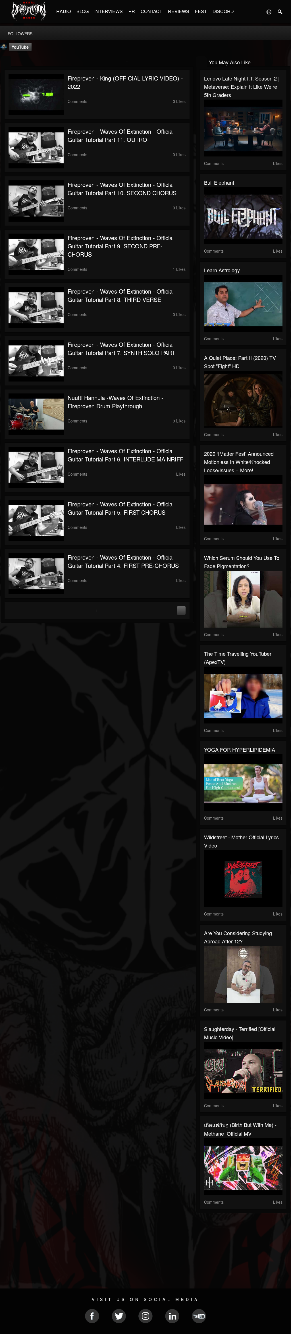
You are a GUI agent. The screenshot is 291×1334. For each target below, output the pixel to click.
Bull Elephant (219, 182)
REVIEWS (178, 11)
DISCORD (223, 11)
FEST (201, 11)
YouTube (20, 47)
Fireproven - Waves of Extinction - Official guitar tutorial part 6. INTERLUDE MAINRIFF (125, 455)
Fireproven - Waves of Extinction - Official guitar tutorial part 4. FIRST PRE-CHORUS (123, 561)
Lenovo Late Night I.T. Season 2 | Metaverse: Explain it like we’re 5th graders (242, 86)
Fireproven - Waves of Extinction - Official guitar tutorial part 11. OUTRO (121, 135)
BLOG (82, 11)
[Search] (280, 11)
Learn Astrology (222, 270)
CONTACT (151, 11)
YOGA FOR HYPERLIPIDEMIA (239, 749)
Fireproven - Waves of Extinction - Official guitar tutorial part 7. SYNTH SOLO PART (121, 348)
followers (20, 33)
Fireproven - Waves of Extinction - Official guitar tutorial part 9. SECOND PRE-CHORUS (121, 246)
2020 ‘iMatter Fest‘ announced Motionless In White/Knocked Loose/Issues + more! (239, 462)
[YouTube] (6, 62)
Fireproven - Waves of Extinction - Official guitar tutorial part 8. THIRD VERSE (121, 295)
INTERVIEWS (108, 11)
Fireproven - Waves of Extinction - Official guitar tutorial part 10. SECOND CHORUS (122, 188)
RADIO (63, 11)
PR (131, 11)
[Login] (269, 11)
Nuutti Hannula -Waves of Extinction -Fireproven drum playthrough (115, 401)
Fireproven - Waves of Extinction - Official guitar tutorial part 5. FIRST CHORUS (121, 508)
